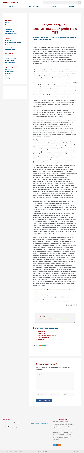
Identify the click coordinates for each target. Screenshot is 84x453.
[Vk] (57, 445)
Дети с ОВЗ (41, 339)
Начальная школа (34, 6)
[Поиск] (79, 2)
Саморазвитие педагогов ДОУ (47, 335)
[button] (34, 345)
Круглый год (41, 333)
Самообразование (43, 337)
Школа (54, 6)
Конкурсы (72, 6)
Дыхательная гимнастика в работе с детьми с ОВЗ (51, 319)
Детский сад (12, 6)
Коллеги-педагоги (10, 2)
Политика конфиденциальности (42, 451)
